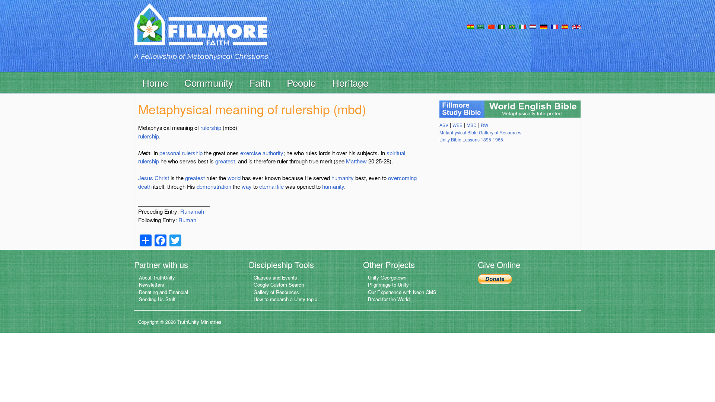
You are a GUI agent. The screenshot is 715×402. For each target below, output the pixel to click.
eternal (267, 186)
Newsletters (151, 284)
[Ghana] (470, 26)
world (234, 178)
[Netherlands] (533, 26)
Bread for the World (389, 299)
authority (273, 153)
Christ (162, 178)
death (145, 186)
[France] (554, 26)
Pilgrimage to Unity (388, 284)
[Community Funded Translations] (576, 26)
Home (155, 82)
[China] (491, 26)
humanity (342, 178)
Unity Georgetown (387, 277)
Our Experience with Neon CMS (402, 292)
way (247, 186)
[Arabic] (480, 26)
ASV (443, 125)
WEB (457, 125)
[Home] (200, 31)
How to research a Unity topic (285, 299)
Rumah (187, 220)
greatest (225, 161)
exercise (250, 153)
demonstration (214, 186)
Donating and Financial (163, 292)
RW (484, 125)
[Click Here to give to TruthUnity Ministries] (495, 278)
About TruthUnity (157, 277)
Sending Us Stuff (157, 299)
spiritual (396, 153)
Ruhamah (192, 211)
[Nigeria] (501, 26)
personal (169, 153)
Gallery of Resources (276, 292)
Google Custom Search (279, 284)
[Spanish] (565, 26)
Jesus (145, 178)
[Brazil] (512, 26)
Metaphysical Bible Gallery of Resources (480, 132)
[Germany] (543, 26)
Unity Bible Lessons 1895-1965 (471, 139)
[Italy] (522, 26)
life (280, 186)
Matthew (356, 161)
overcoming (402, 178)
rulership (210, 127)
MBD (472, 125)
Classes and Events (275, 277)
